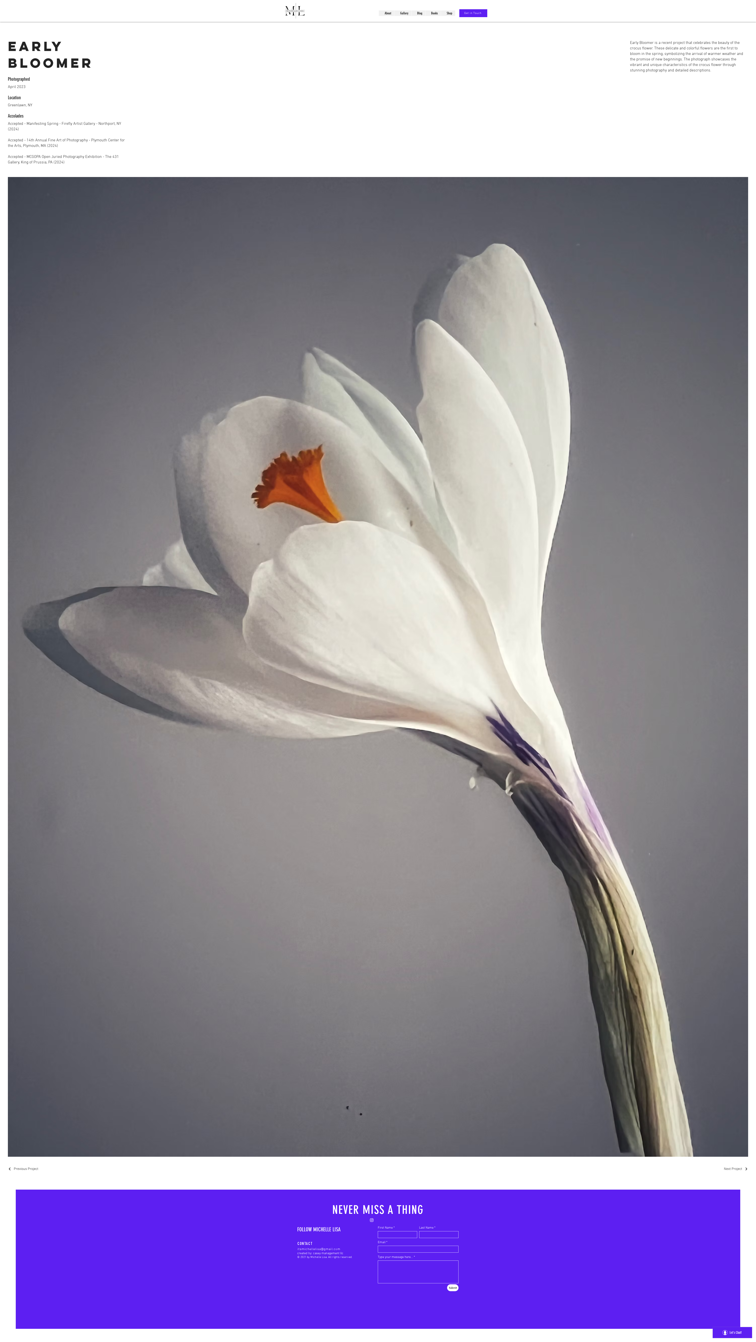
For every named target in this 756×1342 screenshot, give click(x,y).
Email (381, 1242)
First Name (385, 1227)
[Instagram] (371, 1220)
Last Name (426, 1227)
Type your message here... (395, 1257)
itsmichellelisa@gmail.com (318, 1249)
